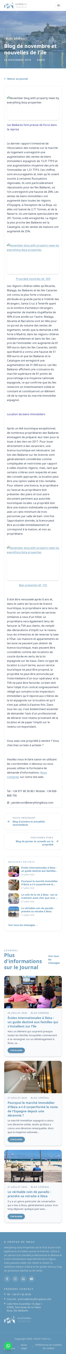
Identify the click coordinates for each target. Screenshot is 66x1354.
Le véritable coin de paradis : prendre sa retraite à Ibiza (29, 1194)
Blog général (16, 38)
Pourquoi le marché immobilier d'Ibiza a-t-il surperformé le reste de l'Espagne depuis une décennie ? (33, 1109)
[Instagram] (15, 1279)
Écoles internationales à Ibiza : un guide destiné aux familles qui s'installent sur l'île (33, 1022)
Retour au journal (17, 78)
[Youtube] (31, 1279)
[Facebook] (7, 1279)
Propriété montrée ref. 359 (33, 279)
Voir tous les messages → (23, 925)
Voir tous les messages (54, 959)
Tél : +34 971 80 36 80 (19, 1294)
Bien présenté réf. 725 (33, 585)
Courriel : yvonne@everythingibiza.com (29, 1299)
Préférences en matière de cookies (48, 1346)
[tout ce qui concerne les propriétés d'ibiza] (15, 5)
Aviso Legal (24, 1346)
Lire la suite (16, 1050)
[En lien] (23, 1279)
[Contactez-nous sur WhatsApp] (8, 1346)
